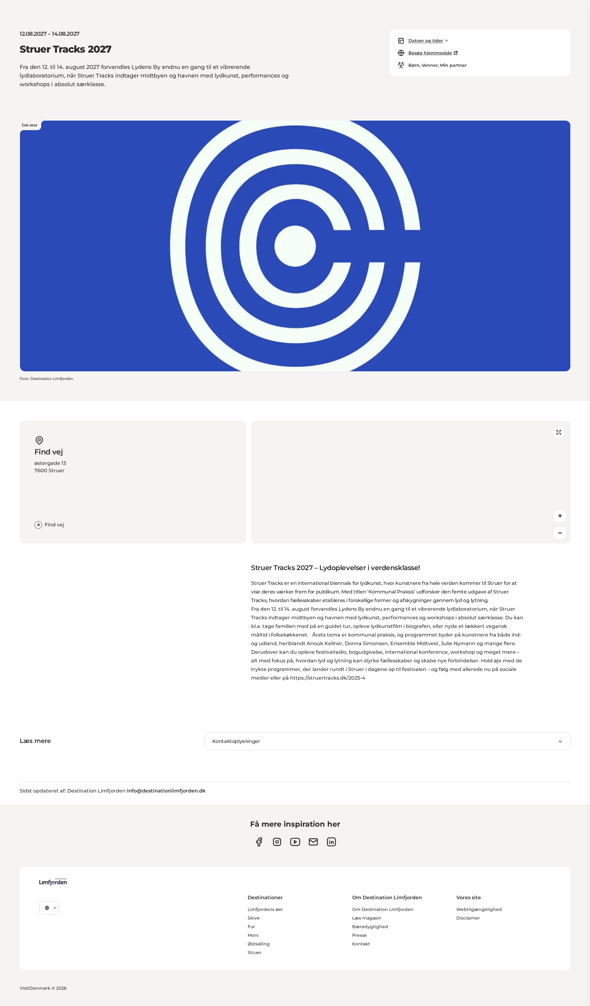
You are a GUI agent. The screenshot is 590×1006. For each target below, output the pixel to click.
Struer (255, 952)
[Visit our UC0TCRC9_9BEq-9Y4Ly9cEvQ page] (295, 841)
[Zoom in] (560, 516)
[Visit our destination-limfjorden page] (331, 841)
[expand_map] (558, 432)
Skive (254, 918)
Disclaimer (468, 918)
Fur (251, 926)
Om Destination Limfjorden (383, 909)
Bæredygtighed (370, 926)
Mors (253, 935)
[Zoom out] (560, 533)
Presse (359, 935)
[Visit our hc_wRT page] (313, 841)
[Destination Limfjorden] (53, 881)
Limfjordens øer (265, 909)
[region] (410, 482)
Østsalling (259, 944)
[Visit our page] (259, 841)
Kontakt (361, 944)
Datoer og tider (425, 40)
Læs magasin (366, 918)
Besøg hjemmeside (430, 53)
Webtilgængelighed (479, 909)
